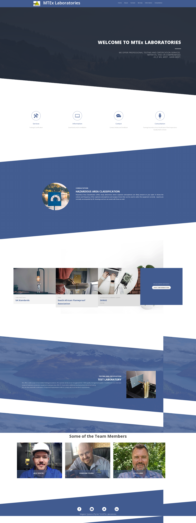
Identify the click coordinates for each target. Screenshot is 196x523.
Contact (132, 3)
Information (148, 3)
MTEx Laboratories (61, 3)
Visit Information (161, 287)
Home (120, 3)
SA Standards (23, 300)
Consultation (158, 3)
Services (140, 3)
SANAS (103, 300)
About (126, 3)
